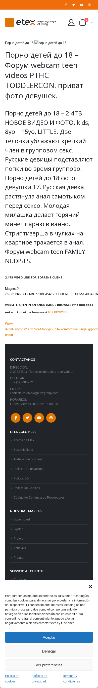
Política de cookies (12, 678)
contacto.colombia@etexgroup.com (34, 393)
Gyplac (18, 529)
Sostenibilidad (23, 449)
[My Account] (71, 22)
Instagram (51, 418)
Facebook (16, 418)
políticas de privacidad (39, 678)
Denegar (49, 651)
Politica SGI (21, 478)
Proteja (18, 538)
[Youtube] (81, 5)
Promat (18, 557)
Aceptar (49, 637)
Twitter (27, 418)
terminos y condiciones (71, 678)
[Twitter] (73, 5)
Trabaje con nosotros (28, 459)
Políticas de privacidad (29, 468)
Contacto (20, 579)
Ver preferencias (49, 665)
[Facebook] (66, 5)
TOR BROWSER (57, 312)
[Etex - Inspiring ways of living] (36, 22)
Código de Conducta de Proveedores (39, 497)
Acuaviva (20, 548)
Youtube (39, 418)
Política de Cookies (27, 488)
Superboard (22, 519)
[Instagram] (89, 5)
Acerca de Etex (24, 440)
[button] (90, 586)
